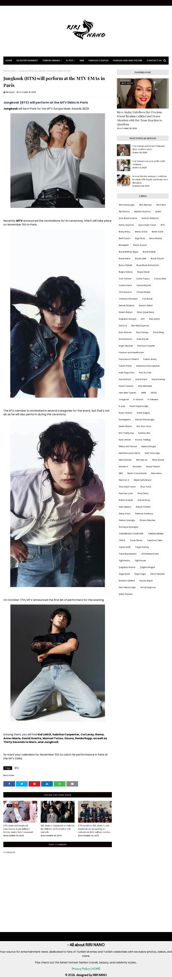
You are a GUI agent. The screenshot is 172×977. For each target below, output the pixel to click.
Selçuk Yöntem (143, 506)
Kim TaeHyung (126, 433)
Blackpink (124, 245)
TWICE (122, 540)
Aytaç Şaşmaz (126, 224)
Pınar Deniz (143, 493)
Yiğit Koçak (140, 560)
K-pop (122, 406)
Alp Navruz (124, 211)
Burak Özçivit (157, 258)
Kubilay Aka (144, 433)
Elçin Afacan (125, 332)
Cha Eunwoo (125, 292)
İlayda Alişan (146, 580)
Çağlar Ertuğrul (147, 567)
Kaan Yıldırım (125, 412)
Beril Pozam (125, 238)
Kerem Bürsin (125, 426)
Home (6, 71)
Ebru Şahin (154, 318)
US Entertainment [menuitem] (27, 60)
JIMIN (143, 392)
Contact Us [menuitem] (154, 60)
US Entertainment (150, 553)
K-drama (138, 399)
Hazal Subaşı (158, 379)
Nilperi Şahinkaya (142, 480)
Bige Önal (140, 238)
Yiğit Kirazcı (124, 560)
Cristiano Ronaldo (128, 298)
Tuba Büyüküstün (128, 553)
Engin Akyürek (126, 345)
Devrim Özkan (146, 305)
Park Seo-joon (126, 493)
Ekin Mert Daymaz (140, 325)
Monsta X (123, 466)
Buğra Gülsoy (126, 271)
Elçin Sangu (142, 332)
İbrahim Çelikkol (127, 580)
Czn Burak (147, 298)
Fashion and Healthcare (131, 352)
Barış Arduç (125, 231)
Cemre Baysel (143, 285)
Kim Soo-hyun (144, 426)
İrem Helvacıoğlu (127, 587)
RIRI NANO (10, 92)
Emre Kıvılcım (125, 339)
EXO (143, 318)
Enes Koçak (142, 339)
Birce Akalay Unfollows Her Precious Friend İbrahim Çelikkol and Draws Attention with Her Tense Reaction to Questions (139, 118)
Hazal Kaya (141, 379)
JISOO (153, 392)
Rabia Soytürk (126, 500)
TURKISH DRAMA (156, 533)
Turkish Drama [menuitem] (51, 60)
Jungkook (124, 399)
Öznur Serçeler (157, 573)
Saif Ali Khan (144, 500)
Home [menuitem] (9, 60)
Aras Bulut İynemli (128, 218)
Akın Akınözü (145, 204)
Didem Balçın (126, 312)
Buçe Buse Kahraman (148, 265)
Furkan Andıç (150, 359)
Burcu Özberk (125, 265)
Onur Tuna (145, 486)
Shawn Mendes (147, 520)
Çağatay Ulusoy (127, 567)
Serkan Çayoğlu (127, 520)
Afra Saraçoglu (127, 204)
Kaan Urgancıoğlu (139, 406)
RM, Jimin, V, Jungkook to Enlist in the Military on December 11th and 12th (57, 828)
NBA (121, 473)
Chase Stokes (143, 292)
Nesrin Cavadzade (137, 473)
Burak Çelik (140, 258)
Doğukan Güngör (127, 318)
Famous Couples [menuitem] (99, 60)
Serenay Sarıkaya (144, 513)
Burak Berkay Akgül (128, 251)
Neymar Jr (124, 480)
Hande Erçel (125, 379)
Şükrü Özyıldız (126, 594)
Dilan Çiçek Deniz (145, 312)
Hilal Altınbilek (145, 386)
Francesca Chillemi (129, 359)
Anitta (158, 211)
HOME (96, 969)
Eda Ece (123, 325)
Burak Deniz (125, 258)
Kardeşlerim (125, 419)
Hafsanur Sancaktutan (148, 365)
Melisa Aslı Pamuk (128, 446)
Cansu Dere (160, 278)
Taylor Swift (125, 547)
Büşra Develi (143, 271)
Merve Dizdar (125, 459)
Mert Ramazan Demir (129, 453)
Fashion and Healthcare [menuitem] (127, 60)
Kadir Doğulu (143, 412)
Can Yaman (125, 278)
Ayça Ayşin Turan (147, 224)
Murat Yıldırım (153, 466)
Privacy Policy (81, 969)
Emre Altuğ (158, 332)
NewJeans (156, 473)
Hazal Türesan (126, 386)
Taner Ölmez (136, 540)
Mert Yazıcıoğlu (152, 453)
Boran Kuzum (140, 245)
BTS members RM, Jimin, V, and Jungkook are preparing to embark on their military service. (94, 828)
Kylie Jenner (125, 439)
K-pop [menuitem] (69, 60)
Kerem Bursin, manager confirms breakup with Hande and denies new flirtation (150, 179)
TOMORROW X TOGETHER (131, 533)
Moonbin (137, 466)
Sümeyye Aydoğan (128, 526)
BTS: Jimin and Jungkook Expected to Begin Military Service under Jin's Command (18, 828)
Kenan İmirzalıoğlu (144, 419)
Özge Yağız (140, 573)
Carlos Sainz (125, 285)
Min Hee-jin (141, 459)
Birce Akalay (155, 238)
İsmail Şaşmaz (148, 587)
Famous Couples (146, 345)
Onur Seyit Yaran (127, 486)
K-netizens (153, 399)
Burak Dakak (149, 251)
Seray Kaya (125, 513)
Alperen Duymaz (142, 211)
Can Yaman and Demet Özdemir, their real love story (148, 147)
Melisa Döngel (148, 446)
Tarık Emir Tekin (154, 540)
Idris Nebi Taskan (127, 392)
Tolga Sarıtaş (142, 547)
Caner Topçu (142, 278)
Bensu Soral (141, 231)
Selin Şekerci (125, 506)
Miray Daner (158, 459)
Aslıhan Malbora (150, 218)
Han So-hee (145, 372)
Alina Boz (161, 204)
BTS (13, 71)
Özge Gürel (124, 573)
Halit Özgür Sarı (126, 372)
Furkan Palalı (125, 365)
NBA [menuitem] (82, 60)
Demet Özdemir (126, 305)
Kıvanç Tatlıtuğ (142, 439)
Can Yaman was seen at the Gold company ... (148, 163)
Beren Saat (157, 231)
